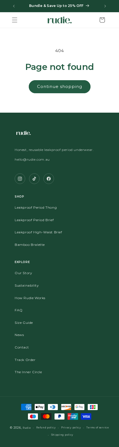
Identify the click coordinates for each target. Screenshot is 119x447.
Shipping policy (62, 434)
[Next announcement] (105, 6)
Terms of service (97, 427)
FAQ (19, 310)
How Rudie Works (30, 298)
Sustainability (27, 285)
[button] (15, 20)
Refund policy (46, 427)
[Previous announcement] (14, 6)
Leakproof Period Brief (34, 220)
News (19, 335)
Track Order (25, 360)
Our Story (23, 273)
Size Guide (24, 322)
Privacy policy (71, 427)
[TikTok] (34, 178)
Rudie (27, 427)
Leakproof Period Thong (36, 207)
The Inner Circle (28, 372)
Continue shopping (59, 86)
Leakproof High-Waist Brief (38, 232)
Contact (22, 347)
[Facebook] (48, 178)
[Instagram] (20, 178)
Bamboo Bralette (30, 245)
